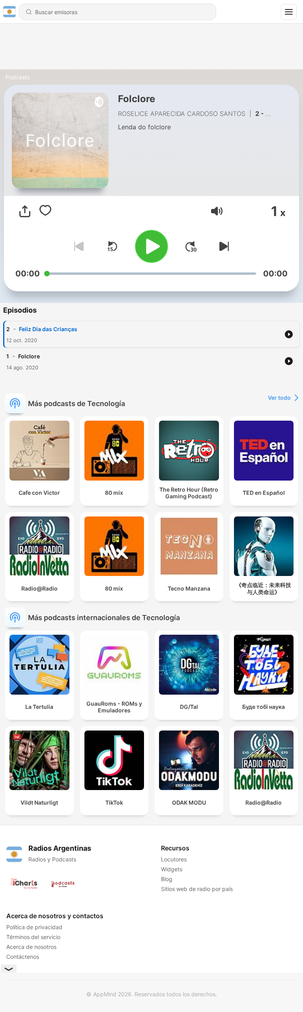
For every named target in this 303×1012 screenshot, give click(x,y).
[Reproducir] (151, 246)
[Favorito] (45, 211)
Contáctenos (22, 956)
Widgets (171, 869)
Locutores (174, 859)
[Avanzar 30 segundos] (191, 246)
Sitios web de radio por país (197, 888)
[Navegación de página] (289, 12)
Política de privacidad (34, 927)
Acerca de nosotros (31, 946)
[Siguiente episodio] (222, 246)
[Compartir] (25, 211)
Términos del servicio (33, 937)
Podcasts (18, 77)
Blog (166, 879)
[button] (217, 211)
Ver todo (279, 397)
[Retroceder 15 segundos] (112, 246)
